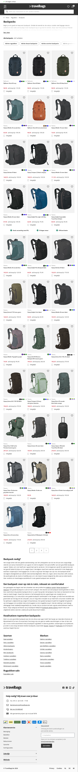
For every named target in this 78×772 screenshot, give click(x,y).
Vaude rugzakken (45, 666)
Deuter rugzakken (46, 643)
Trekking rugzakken (9, 659)
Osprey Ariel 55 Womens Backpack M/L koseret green (35, 358)
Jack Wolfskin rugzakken (48, 646)
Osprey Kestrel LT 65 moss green (12, 312)
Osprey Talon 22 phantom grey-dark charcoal (10, 491)
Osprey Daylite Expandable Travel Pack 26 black (58, 218)
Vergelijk (9, 91)
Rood (50, 532)
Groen (23, 81)
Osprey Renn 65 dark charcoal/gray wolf (62, 490)
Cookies (59, 768)
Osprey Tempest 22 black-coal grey (36, 172)
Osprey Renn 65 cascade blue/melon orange (57, 402)
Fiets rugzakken (8, 643)
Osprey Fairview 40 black (57, 268)
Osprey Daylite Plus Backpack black (36, 268)
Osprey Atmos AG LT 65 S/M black (12, 401)
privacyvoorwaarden (47, 741)
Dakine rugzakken (46, 639)
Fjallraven (59, 626)
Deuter (46, 626)
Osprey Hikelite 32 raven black (59, 172)
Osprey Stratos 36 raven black (35, 446)
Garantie (6, 744)
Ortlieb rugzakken (46, 649)
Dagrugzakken (8, 639)
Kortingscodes (8, 748)
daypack (6, 590)
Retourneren (7, 741)
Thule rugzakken (45, 663)
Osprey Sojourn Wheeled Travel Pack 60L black (58, 447)
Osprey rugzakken (46, 653)
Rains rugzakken (45, 656)
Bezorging (6, 731)
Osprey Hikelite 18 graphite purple (12, 357)
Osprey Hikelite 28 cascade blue (11, 268)
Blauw (46, 81)
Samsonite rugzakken (47, 659)
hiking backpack (61, 587)
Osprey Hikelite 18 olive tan (34, 490)
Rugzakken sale (8, 674)
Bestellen (6, 735)
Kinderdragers (8, 649)
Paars (26, 125)
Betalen (5, 738)
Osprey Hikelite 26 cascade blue (11, 128)
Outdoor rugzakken (9, 656)
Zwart (22, 81)
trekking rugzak (51, 587)
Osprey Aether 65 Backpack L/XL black (37, 535)
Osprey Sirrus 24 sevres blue (11, 535)
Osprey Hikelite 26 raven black (11, 217)
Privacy (51, 768)
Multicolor (47, 399)
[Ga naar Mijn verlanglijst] (68, 6)
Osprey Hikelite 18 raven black (59, 128)
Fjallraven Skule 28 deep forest (59, 83)
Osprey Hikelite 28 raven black (59, 312)
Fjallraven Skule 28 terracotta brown (37, 128)
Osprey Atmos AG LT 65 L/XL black (60, 357)
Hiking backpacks (9, 646)
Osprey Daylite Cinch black (34, 312)
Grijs (47, 310)
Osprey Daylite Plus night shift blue (36, 217)
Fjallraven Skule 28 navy (9, 83)
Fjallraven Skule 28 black (33, 83)
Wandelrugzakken (9, 663)
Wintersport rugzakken (10, 666)
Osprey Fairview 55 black (9, 172)
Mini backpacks (8, 653)
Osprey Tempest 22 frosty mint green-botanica (34, 402)
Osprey (51, 626)
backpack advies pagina (50, 608)
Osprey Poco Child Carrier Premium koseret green (10, 447)
